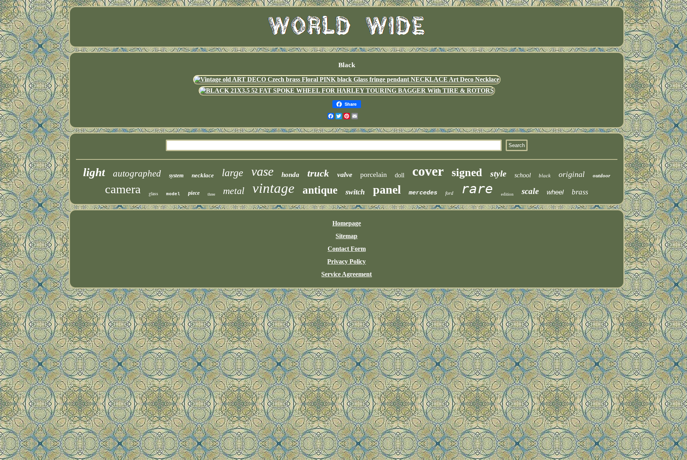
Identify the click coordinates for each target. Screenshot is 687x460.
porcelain (373, 175)
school (522, 175)
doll (399, 175)
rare (477, 188)
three (211, 194)
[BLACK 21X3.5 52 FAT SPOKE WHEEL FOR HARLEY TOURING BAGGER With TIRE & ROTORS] (347, 90)
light (94, 172)
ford (449, 193)
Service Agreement (346, 274)
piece (194, 193)
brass (580, 192)
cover (428, 171)
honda (290, 175)
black (545, 176)
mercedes (423, 193)
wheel (555, 192)
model (173, 194)
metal (234, 191)
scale (530, 191)
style (498, 174)
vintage (273, 188)
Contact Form (347, 248)
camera (123, 189)
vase (262, 171)
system (176, 176)
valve (344, 175)
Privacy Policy (346, 261)
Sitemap (346, 236)
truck (318, 173)
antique (320, 190)
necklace (203, 175)
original (572, 174)
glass (153, 193)
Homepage (346, 223)
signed (467, 172)
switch (355, 192)
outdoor (601, 176)
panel (387, 189)
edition (507, 194)
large (232, 173)
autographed (137, 174)
